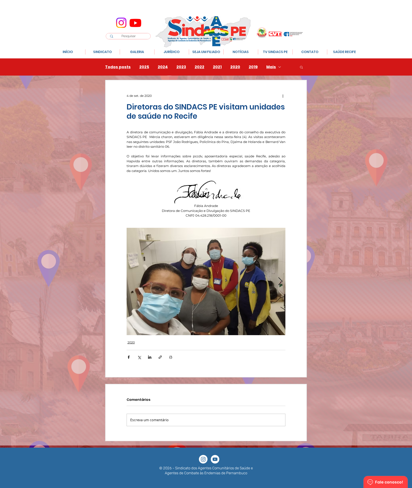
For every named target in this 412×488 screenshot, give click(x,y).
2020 (235, 67)
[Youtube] (135, 23)
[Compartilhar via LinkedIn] (150, 357)
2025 (144, 67)
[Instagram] (121, 23)
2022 (199, 67)
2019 (253, 67)
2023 (181, 67)
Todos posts (118, 67)
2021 (217, 67)
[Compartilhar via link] (160, 357)
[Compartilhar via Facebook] (129, 357)
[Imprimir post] (171, 357)
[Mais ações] (282, 95)
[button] (301, 67)
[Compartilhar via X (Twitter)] (139, 357)
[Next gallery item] (280, 281)
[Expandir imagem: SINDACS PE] (206, 281)
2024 (163, 67)
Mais (271, 67)
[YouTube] (215, 459)
